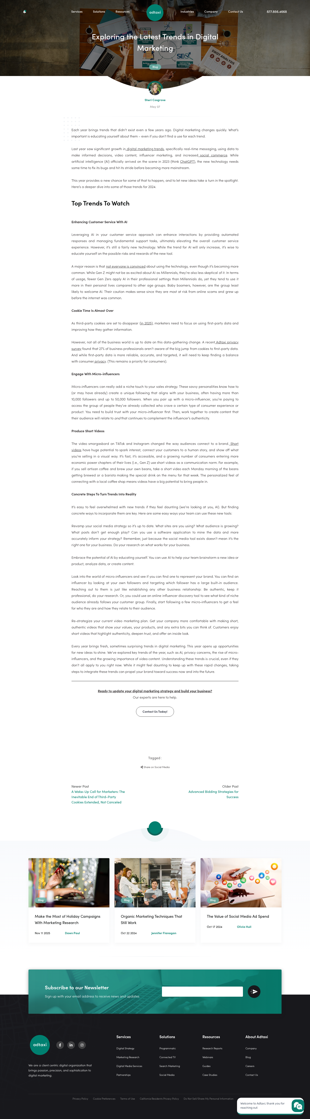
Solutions (99, 11)
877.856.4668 (277, 11)
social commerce (212, 155)
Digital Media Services (129, 1066)
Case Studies (209, 1074)
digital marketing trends (145, 148)
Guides (206, 1066)
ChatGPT (187, 161)
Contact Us (235, 11)
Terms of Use (127, 1098)
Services (76, 11)
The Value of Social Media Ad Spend (238, 916)
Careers (249, 1066)
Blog (248, 1057)
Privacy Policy (80, 1098)
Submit (254, 991)
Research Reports (212, 1048)
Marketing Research (127, 1057)
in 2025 (146, 323)
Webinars (207, 1057)
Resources (122, 11)
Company (211, 11)
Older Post (214, 791)
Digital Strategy (125, 1048)
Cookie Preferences (104, 1098)
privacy (100, 361)
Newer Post (98, 794)
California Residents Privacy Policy (159, 1098)
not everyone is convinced (126, 266)
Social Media (166, 1074)
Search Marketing (169, 1066)
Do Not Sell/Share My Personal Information (208, 1098)
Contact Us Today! (155, 711)
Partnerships (123, 1074)
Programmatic (167, 1048)
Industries (187, 11)
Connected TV (167, 1057)
